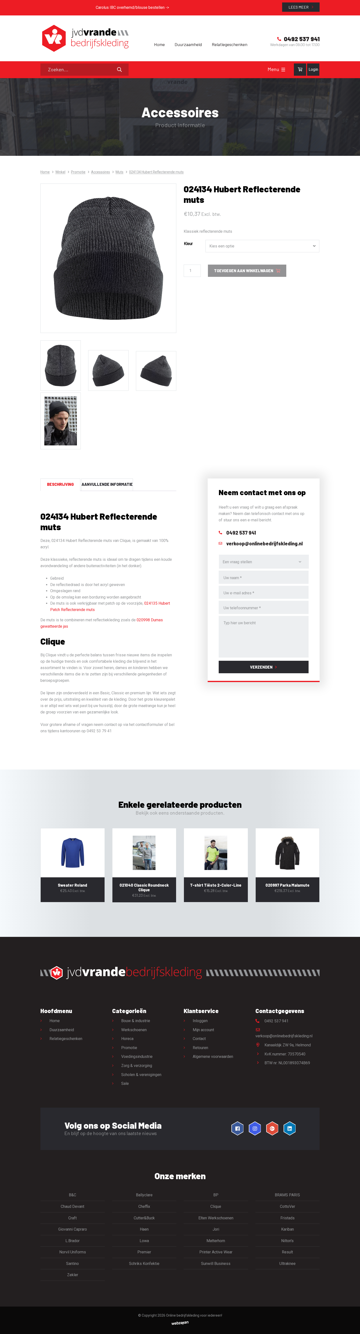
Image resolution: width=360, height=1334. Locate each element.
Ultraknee (287, 1263)
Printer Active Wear (215, 1252)
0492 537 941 (276, 1021)
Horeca (127, 1038)
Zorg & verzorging (136, 1065)
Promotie (78, 172)
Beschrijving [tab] (60, 484)
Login (313, 69)
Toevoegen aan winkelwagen (243, 270)
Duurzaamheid (188, 44)
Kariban (287, 1229)
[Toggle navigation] (283, 69)
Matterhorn (215, 1240)
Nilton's (287, 1240)
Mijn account (203, 1030)
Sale (125, 1083)
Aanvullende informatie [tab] (107, 484)
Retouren (200, 1047)
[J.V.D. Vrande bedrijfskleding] (84, 38)
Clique (215, 1206)
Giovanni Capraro (72, 1229)
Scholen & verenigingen (141, 1074)
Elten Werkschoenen (215, 1218)
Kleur (188, 243)
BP (215, 1195)
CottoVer (287, 1206)
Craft (72, 1218)
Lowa (144, 1240)
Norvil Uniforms (72, 1252)
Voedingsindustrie (137, 1056)
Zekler (72, 1275)
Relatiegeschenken (229, 44)
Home (159, 44)
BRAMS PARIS (287, 1195)
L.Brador (72, 1240)
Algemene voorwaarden (213, 1056)
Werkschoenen (134, 1030)
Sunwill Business (215, 1263)
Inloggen (200, 1020)
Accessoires (100, 172)
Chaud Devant (72, 1206)
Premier (144, 1252)
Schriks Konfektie (144, 1263)
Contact (199, 1038)
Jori (216, 1229)
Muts (119, 172)
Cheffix (144, 1206)
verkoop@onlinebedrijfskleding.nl (283, 1036)
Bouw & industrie (135, 1020)
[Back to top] (351, 1325)
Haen (144, 1229)
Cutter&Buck (144, 1218)
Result (287, 1252)
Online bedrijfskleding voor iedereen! (194, 1315)
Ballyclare (144, 1195)
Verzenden (261, 667)
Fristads (287, 1218)
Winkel (60, 172)
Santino (72, 1263)
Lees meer (298, 7)
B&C (72, 1195)
